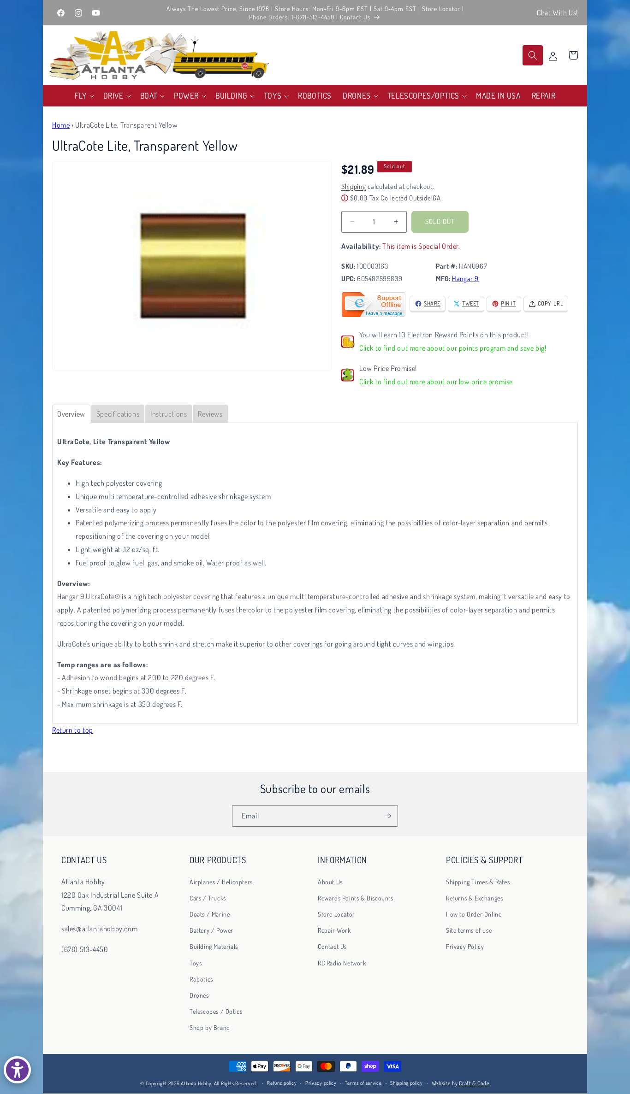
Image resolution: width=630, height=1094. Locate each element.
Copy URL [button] (551, 303)
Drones (199, 995)
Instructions (168, 413)
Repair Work (334, 930)
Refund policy (282, 1083)
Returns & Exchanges (474, 897)
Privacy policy (321, 1083)
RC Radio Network (342, 962)
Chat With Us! (557, 12)
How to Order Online (473, 914)
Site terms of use (469, 930)
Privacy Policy (465, 946)
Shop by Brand (210, 1027)
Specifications (117, 413)
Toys (196, 962)
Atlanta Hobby (196, 1083)
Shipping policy (406, 1083)
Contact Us (332, 946)
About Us (330, 881)
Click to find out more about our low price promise (436, 381)
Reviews (210, 413)
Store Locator (336, 914)
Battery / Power (211, 930)
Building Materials (214, 946)
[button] (83, 95)
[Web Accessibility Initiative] (17, 1070)
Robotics (201, 978)
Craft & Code (474, 1083)
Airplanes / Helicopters (221, 881)
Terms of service (363, 1083)
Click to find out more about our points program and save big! (453, 348)
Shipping (353, 186)
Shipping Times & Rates (478, 881)
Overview (71, 413)
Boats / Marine (210, 914)
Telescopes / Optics (216, 1011)
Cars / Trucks (208, 897)
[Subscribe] (387, 816)
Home (61, 124)
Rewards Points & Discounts (355, 897)
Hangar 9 (465, 278)
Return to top (72, 730)
